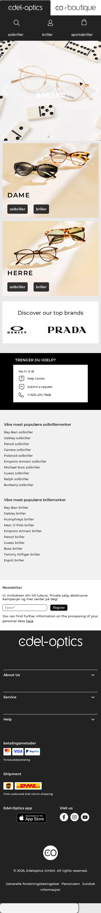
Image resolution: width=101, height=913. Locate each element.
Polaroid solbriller (18, 455)
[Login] (50, 23)
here (29, 621)
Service (9, 697)
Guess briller (14, 543)
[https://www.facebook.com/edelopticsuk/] (64, 818)
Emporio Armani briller (23, 531)
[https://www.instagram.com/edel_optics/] (74, 818)
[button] (25, 7)
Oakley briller (15, 513)
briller (47, 34)
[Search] (17, 23)
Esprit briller (14, 560)
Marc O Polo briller (19, 525)
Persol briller (14, 537)
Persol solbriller (16, 444)
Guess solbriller (16, 473)
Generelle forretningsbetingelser (32, 884)
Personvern (71, 884)
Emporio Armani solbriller (25, 461)
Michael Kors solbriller (22, 467)
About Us (11, 675)
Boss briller (13, 548)
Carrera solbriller (17, 450)
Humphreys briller (19, 519)
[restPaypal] (32, 751)
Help (7, 719)
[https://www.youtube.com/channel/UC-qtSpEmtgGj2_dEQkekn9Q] (85, 818)
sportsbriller (82, 34)
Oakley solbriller (17, 438)
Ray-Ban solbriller (18, 432)
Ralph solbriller (16, 479)
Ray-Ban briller (16, 507)
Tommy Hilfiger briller (22, 554)
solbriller (16, 34)
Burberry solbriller (18, 485)
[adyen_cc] (7, 751)
